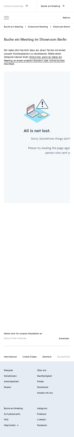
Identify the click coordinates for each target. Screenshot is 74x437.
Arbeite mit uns (45, 392)
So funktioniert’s (12, 413)
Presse (40, 381)
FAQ (6, 419)
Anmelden (64, 338)
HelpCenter (10, 425)
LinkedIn (41, 419)
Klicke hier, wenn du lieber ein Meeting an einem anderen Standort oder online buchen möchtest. (34, 60)
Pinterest (41, 413)
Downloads (42, 387)
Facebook (42, 425)
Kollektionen (10, 375)
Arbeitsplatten (11, 381)
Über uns (41, 370)
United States (29, 356)
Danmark (47, 356)
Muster (7, 387)
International (10, 356)
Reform (66, 17)
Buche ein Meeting (13, 26)
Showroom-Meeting (38, 26)
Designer (8, 370)
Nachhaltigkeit (44, 375)
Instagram (42, 408)
